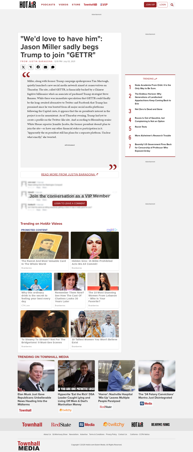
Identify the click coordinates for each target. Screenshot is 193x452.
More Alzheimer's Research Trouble (153, 135)
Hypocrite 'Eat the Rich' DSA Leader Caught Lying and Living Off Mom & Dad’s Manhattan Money (76, 399)
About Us (47, 434)
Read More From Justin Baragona (68, 174)
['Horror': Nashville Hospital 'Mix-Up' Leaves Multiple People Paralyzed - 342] (116, 375)
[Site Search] (172, 4)
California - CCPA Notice (139, 434)
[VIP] (104, 5)
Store (76, 4)
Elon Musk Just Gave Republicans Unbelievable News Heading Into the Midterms (34, 399)
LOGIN (163, 4)
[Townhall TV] (91, 5)
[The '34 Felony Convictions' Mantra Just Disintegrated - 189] (156, 375)
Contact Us (122, 434)
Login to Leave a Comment (69, 203)
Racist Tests (141, 126)
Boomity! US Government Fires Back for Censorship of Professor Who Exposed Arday (153, 147)
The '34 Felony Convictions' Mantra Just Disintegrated (156, 396)
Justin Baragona (37, 61)
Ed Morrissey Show (60, 434)
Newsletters (74, 434)
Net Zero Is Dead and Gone (148, 109)
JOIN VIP (150, 4)
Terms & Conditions (96, 434)
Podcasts (48, 4)
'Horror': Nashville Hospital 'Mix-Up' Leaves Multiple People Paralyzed (115, 398)
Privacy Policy (111, 434)
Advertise (84, 434)
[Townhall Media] (29, 446)
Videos (64, 4)
